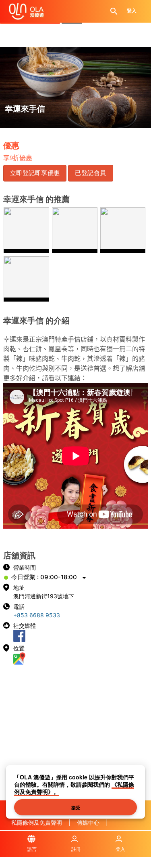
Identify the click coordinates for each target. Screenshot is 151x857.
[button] (34, 173)
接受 (75, 807)
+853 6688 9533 (36, 615)
